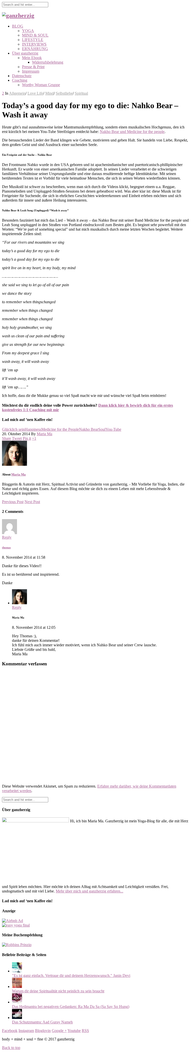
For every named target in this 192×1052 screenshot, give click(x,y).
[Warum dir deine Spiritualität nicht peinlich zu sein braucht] (17, 986)
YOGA (28, 31)
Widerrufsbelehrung (47, 62)
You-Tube (113, 429)
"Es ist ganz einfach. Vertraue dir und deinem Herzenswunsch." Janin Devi (71, 975)
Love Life (35, 93)
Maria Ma (44, 434)
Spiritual (81, 93)
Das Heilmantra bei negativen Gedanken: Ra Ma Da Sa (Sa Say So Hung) (70, 1006)
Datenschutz (22, 76)
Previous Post (13, 502)
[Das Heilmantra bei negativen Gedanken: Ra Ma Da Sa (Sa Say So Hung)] (17, 1002)
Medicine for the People (60, 429)
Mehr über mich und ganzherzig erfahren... (89, 891)
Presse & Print (33, 67)
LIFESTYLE (32, 40)
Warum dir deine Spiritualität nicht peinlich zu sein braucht (58, 991)
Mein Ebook (32, 58)
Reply (7, 537)
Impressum (30, 71)
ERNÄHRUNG (35, 49)
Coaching (19, 80)
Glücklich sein (13, 429)
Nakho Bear (88, 429)
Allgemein (17, 93)
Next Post (32, 502)
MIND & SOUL (35, 35)
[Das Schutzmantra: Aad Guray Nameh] (17, 1017)
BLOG (17, 26)
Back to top (11, 1047)
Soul (102, 429)
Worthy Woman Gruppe (41, 85)
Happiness (33, 429)
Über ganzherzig (25, 53)
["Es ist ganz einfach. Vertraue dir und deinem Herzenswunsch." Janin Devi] (17, 971)
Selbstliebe (64, 93)
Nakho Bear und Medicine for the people (132, 131)
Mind (49, 93)
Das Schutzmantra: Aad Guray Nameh (42, 1022)
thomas (6, 547)
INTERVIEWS (34, 44)
